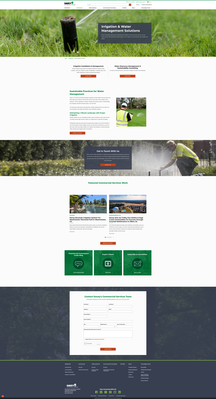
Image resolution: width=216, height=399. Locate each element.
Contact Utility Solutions (95, 370)
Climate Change (144, 378)
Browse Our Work (108, 243)
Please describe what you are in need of (92, 329)
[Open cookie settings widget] (2, 396)
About (130, 364)
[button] (105, 237)
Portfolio (124, 7)
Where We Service (69, 372)
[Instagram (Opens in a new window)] (110, 392)
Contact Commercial (83, 369)
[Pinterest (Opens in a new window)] (106, 392)
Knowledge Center (146, 364)
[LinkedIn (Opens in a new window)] (119, 392)
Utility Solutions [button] (93, 7)
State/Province (103, 324)
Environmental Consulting (110, 364)
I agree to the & (95, 339)
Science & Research (132, 369)
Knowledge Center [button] (146, 7)
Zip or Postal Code (121, 324)
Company (86, 309)
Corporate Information (120, 395)
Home (66, 58)
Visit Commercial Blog (78, 272)
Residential (68, 364)
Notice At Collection (102, 395)
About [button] (133, 7)
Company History (132, 367)
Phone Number (87, 314)
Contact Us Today (77, 133)
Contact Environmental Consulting (108, 370)
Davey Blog (143, 367)
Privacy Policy (101, 339)
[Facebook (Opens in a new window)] (96, 392)
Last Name (111, 304)
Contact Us (108, 164)
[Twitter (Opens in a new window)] (101, 392)
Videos (142, 372)
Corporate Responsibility (147, 4)
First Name (86, 304)
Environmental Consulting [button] (109, 7)
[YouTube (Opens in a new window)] (115, 392)
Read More (72, 231)
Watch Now (108, 272)
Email (110, 309)
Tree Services (68, 367)
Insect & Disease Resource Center (145, 375)
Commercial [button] (79, 7)
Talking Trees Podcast (146, 369)
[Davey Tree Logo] (72, 385)
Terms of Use (94, 339)
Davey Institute (144, 380)
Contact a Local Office (70, 374)
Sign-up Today (137, 272)
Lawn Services (68, 369)
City (85, 324)
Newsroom (130, 372)
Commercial (71, 58)
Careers (137, 4)
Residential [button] (67, 7)
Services (80, 367)
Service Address (87, 319)
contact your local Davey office (122, 299)
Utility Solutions (96, 364)
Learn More (88, 76)
